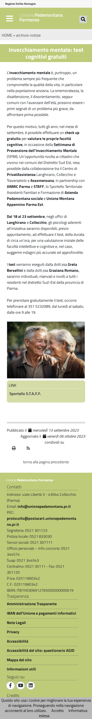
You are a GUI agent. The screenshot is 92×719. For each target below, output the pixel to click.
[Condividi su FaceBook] (67, 442)
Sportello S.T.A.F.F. (25, 394)
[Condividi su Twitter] (80, 442)
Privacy (13, 632)
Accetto (57, 710)
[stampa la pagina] (14, 448)
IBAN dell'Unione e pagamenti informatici (41, 613)
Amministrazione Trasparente (32, 604)
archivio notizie (28, 35)
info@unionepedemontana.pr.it (44, 506)
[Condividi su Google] (74, 442)
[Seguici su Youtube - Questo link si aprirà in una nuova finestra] (20, 686)
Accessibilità (17, 641)
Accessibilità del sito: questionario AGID (40, 650)
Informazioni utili (21, 669)
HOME (7, 35)
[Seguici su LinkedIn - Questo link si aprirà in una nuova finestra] (31, 686)
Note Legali (16, 622)
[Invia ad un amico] (21, 448)
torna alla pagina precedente (46, 462)
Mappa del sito (19, 660)
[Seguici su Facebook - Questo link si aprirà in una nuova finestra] (10, 686)
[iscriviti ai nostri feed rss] (28, 448)
